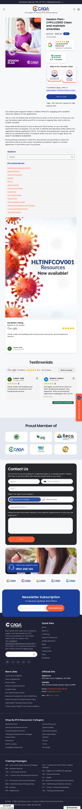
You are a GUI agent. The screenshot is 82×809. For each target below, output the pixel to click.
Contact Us (21, 425)
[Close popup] (77, 381)
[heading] (19, 394)
